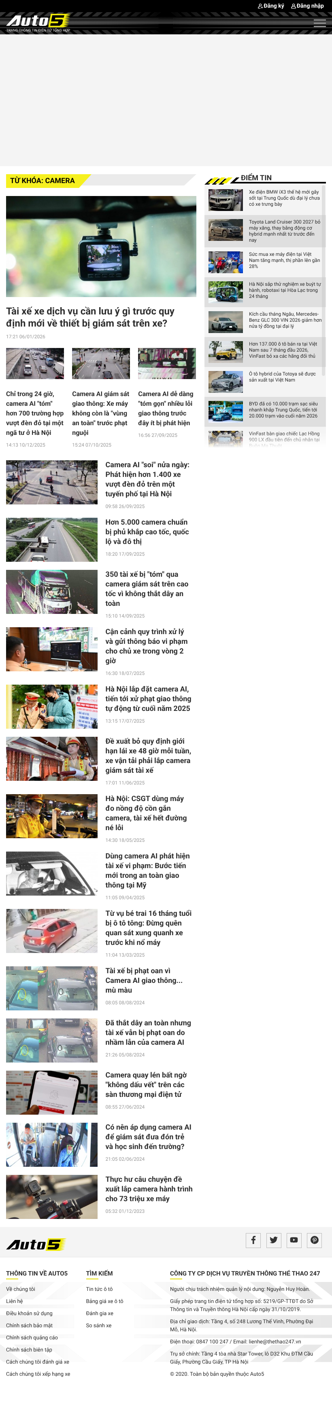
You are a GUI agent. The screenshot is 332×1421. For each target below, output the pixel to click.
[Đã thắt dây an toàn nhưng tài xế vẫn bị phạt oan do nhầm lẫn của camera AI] (52, 1040)
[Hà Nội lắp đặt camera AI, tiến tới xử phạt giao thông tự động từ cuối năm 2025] (52, 707)
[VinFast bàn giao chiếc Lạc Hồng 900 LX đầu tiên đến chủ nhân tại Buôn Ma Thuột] (226, 442)
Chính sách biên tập (29, 1350)
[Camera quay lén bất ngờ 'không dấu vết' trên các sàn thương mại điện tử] (52, 1093)
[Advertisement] (166, 99)
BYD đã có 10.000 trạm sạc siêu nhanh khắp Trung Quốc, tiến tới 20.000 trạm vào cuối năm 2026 (283, 410)
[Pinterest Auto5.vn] (314, 1240)
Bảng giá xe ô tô (104, 1302)
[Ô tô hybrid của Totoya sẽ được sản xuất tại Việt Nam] (226, 382)
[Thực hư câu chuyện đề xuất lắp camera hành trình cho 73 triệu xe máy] (52, 1197)
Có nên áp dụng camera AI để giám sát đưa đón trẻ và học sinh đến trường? (149, 1137)
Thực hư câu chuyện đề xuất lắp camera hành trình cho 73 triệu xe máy (149, 1189)
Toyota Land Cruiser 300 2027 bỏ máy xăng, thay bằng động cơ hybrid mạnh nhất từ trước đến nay (284, 231)
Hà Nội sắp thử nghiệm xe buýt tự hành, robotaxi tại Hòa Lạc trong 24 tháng (285, 290)
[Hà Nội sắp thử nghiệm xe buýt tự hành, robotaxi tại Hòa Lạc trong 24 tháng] (226, 292)
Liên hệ (14, 1302)
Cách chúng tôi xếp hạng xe (38, 1374)
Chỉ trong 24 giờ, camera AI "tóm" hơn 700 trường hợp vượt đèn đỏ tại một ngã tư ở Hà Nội (35, 413)
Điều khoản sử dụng (29, 1314)
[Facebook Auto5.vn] (253, 1240)
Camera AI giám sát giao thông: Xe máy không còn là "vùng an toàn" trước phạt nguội (100, 413)
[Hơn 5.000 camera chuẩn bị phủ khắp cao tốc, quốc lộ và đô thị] (52, 540)
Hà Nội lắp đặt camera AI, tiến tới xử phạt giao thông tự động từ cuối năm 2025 (149, 699)
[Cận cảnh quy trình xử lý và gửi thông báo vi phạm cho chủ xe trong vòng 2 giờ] (52, 649)
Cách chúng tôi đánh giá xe (37, 1362)
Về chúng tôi (20, 1289)
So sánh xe (99, 1326)
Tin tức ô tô (99, 1289)
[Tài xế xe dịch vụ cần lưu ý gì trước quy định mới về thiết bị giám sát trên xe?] (101, 246)
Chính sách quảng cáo (32, 1338)
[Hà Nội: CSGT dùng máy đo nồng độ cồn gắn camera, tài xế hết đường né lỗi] (52, 816)
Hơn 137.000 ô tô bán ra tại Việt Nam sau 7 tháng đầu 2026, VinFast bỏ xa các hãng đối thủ (283, 350)
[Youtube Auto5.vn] (294, 1240)
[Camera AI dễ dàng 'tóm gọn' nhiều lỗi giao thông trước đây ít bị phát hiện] (167, 365)
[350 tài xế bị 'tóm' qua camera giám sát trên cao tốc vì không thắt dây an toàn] (52, 592)
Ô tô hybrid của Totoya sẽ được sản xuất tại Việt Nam (282, 377)
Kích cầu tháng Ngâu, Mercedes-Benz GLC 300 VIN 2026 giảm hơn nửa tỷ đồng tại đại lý (285, 320)
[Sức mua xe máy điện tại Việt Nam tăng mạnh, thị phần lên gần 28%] (226, 262)
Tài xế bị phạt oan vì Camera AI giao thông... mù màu (144, 981)
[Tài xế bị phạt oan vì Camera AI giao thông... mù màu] (52, 988)
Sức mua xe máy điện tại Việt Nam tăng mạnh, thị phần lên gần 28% (284, 260)
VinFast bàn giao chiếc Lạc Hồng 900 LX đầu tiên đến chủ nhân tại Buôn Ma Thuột (284, 440)
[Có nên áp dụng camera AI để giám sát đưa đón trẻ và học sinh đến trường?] (52, 1145)
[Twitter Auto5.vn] (273, 1240)
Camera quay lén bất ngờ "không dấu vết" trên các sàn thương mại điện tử (146, 1085)
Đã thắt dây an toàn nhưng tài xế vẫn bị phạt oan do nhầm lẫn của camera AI (149, 1033)
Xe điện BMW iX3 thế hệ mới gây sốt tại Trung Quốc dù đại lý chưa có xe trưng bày (284, 198)
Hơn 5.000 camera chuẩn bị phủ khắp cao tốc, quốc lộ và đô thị (147, 532)
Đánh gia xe (99, 1314)
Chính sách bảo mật (29, 1326)
